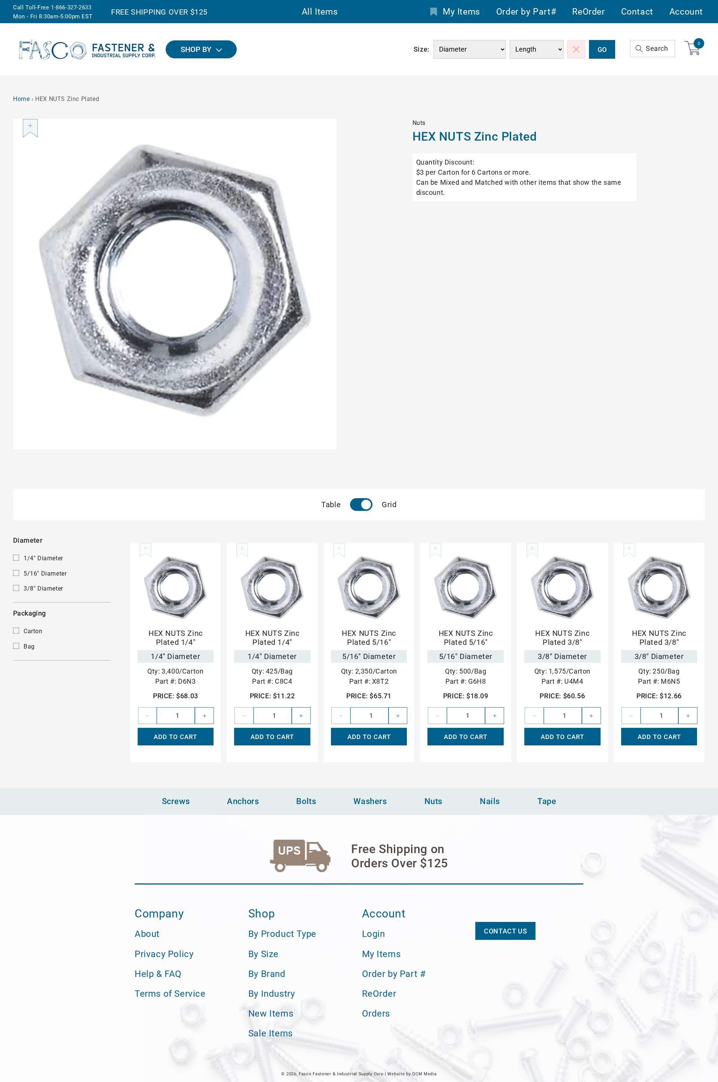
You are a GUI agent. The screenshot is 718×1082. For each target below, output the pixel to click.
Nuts (433, 801)
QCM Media (424, 1074)
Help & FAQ (158, 974)
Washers (370, 801)
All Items (320, 12)
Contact (637, 12)
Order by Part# (526, 12)
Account (686, 12)
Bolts (306, 801)
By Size (263, 954)
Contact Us (505, 931)
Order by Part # (394, 974)
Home (21, 98)
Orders (376, 1013)
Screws (176, 801)
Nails (490, 801)
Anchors (243, 801)
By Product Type (282, 934)
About (147, 934)
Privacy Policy (164, 954)
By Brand (267, 974)
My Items (461, 12)
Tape (546, 801)
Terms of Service (170, 993)
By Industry (271, 993)
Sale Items (270, 1033)
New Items (270, 1013)
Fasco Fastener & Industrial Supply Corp (341, 1074)
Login (373, 934)
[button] (652, 48)
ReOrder (588, 12)
